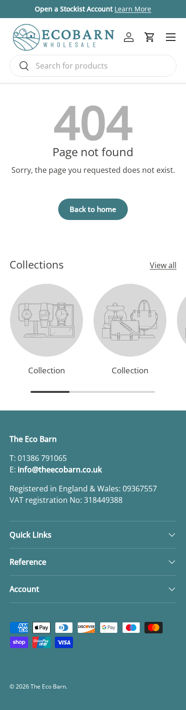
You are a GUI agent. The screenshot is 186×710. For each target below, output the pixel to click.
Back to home (93, 209)
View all (163, 265)
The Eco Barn (48, 686)
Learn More (132, 8)
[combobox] (93, 65)
